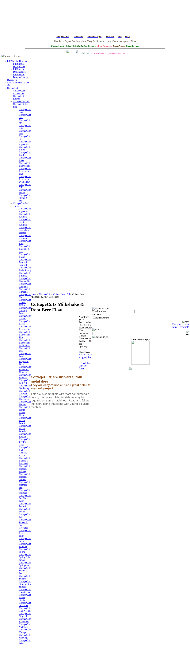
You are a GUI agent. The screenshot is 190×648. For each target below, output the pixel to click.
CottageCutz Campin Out (25, 279)
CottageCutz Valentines (25, 620)
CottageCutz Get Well (25, 392)
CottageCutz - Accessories (19, 92)
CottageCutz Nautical (25, 491)
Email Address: (99, 311)
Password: (97, 314)
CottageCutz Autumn (25, 236)
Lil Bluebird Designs (17, 61)
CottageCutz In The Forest (25, 420)
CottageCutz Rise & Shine (25, 533)
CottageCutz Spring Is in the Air (25, 557)
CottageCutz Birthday (25, 274)
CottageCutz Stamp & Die (25, 198)
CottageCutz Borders (25, 153)
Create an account (180, 324)
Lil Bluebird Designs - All (19, 65)
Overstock (12, 80)
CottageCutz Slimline (25, 545)
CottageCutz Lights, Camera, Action (25, 451)
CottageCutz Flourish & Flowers (25, 369)
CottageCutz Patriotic (25, 505)
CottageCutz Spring (25, 550)
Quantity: (83, 346)
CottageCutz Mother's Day (25, 485)
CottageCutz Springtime (25, 564)
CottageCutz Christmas (25, 290)
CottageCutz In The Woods (25, 428)
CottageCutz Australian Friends (25, 230)
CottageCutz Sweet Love (25, 590)
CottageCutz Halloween (25, 397)
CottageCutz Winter (25, 641)
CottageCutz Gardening (25, 387)
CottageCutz (13, 88)
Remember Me (102, 317)
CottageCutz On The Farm (25, 498)
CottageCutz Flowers (25, 376)
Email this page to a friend (84, 366)
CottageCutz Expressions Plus (25, 171)
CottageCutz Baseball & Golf (25, 249)
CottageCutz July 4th (25, 435)
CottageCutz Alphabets (25, 143)
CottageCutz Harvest (25, 403)
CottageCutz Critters (25, 317)
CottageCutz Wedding (25, 636)
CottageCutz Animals (25, 215)
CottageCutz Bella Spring (25, 269)
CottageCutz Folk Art (25, 381)
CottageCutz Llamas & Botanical (25, 461)
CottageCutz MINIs (25, 185)
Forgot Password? (180, 327)
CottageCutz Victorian (25, 625)
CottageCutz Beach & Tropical (25, 262)
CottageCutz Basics (25, 148)
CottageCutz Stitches (25, 577)
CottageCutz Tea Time (25, 604)
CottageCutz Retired (19, 97)
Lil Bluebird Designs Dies (19, 70)
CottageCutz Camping (25, 285)
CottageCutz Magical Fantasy (25, 469)
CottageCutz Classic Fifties (25, 302)
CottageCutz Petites (25, 191)
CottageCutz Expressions (25, 164)
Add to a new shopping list (85, 356)
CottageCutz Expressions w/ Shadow (25, 179)
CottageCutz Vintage (25, 631)
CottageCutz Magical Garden (25, 477)
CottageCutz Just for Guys (25, 442)
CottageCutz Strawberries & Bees (25, 584)
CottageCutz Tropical (25, 614)
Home (34, 294)
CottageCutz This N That (25, 609)
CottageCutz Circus (25, 295)
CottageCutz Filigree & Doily (25, 361)
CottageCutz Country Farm (25, 310)
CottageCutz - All (21, 101)
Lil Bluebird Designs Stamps (20, 76)
